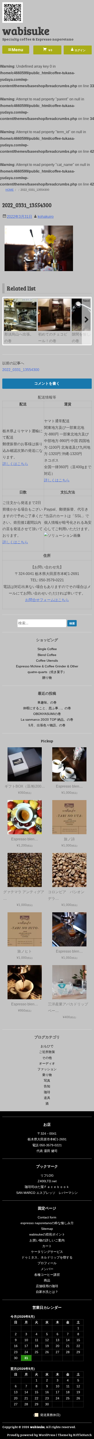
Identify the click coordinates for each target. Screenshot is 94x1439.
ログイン (80, 50)
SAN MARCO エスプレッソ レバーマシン (47, 1193)
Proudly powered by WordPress (31, 1435)
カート (47, 1246)
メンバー (47, 1269)
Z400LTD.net (47, 1181)
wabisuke (26, 30)
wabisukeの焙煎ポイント (47, 1234)
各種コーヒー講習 (47, 1274)
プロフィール (47, 1263)
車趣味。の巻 (47, 702)
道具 (47, 1098)
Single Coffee (47, 649)
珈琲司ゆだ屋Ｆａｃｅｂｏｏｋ (47, 1187)
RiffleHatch (82, 1435)
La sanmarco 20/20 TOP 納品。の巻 (47, 719)
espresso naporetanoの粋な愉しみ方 (47, 1223)
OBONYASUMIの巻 (47, 714)
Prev (8, 301)
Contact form (47, 1217)
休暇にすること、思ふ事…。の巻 (47, 708)
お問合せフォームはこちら (47, 600)
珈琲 (47, 1092)
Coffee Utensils (47, 660)
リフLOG (47, 1175)
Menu (17, 49)
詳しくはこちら (15, 464)
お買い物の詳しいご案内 (47, 1240)
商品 (47, 1280)
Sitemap (47, 1229)
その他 (47, 1058)
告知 (47, 1086)
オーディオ (47, 1063)
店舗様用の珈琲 (47, 1286)
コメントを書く (47, 383)
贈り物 (47, 677)
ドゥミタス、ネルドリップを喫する (47, 1257)
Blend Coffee (47, 655)
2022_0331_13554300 (20, 370)
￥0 (49, 50)
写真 (47, 1080)
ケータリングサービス (47, 1251)
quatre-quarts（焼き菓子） (47, 672)
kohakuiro (46, 217)
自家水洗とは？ (47, 1292)
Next (86, 301)
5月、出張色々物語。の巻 (47, 725)
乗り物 (47, 1075)
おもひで (47, 1046)
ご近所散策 (47, 1052)
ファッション (47, 1069)
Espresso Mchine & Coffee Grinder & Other (47, 666)
